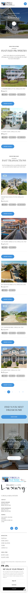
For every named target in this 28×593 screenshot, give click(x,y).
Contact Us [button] (4, 547)
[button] (14, 458)
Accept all (14, 588)
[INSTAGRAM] (11, 528)
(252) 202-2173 (4, 503)
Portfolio (4, 538)
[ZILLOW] (16, 528)
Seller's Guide (5, 557)
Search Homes (14, 416)
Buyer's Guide (5, 555)
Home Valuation (5, 543)
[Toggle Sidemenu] (25, 3)
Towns (3, 545)
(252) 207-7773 (4, 509)
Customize (14, 584)
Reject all (14, 580)
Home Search (4, 540)
